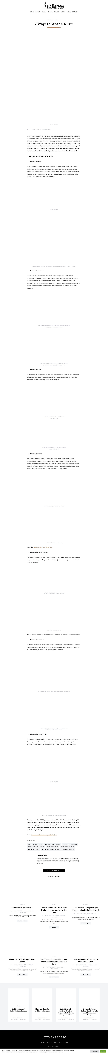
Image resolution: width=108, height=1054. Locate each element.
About (63, 11)
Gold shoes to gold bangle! (22, 908)
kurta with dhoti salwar (52, 844)
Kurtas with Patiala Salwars (50, 849)
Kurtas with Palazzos (67, 846)
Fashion (37, 11)
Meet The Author (52, 1042)
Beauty (44, 11)
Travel (50, 11)
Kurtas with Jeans (52, 846)
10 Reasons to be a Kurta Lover (43, 547)
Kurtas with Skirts (68, 849)
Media (69, 11)
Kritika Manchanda (81, 964)
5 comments (23, 966)
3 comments (86, 966)
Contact (74, 11)
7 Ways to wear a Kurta (35, 844)
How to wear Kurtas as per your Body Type (44, 835)
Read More (22, 920)
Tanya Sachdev (36, 129)
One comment (54, 917)
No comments (54, 968)
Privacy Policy (63, 1042)
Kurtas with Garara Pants (36, 846)
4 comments (86, 914)
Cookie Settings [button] (94, 1051)
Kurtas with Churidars (70, 844)
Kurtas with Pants (33, 849)
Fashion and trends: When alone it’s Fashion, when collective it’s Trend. (54, 910)
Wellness (57, 11)
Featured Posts (56, 19)
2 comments (23, 912)
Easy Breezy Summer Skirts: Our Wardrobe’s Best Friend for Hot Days (54, 961)
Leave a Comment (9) (53, 870)
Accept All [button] (103, 1051)
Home (32, 11)
